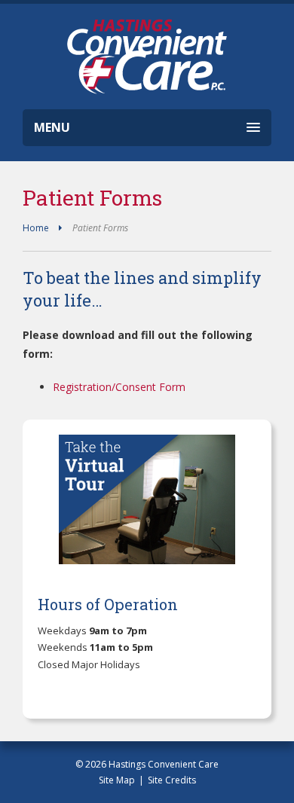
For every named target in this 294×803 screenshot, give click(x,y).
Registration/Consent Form (119, 387)
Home (36, 227)
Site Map (117, 780)
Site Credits (172, 780)
